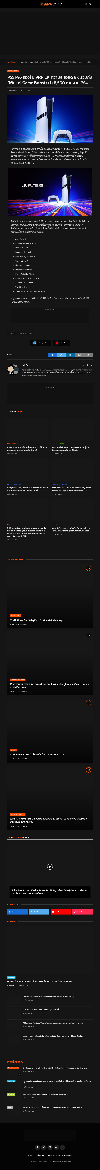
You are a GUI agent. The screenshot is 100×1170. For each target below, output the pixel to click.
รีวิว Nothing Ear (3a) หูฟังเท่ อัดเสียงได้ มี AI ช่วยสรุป (37, 620)
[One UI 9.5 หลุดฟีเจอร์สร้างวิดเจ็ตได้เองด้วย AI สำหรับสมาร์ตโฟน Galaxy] (14, 1000)
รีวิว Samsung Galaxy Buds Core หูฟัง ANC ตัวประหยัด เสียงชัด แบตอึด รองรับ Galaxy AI (55, 1068)
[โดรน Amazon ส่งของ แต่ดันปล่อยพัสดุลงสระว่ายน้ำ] (14, 1013)
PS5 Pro (23, 333)
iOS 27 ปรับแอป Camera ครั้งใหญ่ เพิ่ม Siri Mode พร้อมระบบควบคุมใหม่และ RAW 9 (52, 1107)
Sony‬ (30, 333)
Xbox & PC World (58, 444)
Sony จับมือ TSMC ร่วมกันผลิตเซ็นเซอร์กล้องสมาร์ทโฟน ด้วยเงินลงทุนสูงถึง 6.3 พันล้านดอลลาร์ (71, 529)
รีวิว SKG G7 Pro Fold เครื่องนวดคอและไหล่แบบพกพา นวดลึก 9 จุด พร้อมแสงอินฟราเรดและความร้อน (48, 820)
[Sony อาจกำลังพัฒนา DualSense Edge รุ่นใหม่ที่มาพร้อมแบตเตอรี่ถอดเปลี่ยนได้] (72, 429)
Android (55, 524)
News (9, 524)
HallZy (25, 365)
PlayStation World (15, 484)
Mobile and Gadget (18, 680)
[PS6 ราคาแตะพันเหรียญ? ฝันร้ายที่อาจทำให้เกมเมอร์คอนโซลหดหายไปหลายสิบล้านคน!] (27, 429)
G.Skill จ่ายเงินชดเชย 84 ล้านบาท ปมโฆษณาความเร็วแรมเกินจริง (39, 981)
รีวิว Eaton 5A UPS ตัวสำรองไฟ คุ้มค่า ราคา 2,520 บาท (37, 754)
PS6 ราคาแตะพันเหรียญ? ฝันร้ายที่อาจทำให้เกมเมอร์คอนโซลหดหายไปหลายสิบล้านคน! (27, 448)
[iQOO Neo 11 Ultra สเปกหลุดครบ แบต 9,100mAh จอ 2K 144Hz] (14, 1097)
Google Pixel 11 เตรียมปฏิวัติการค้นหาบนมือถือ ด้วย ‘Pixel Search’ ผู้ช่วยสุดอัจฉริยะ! (53, 1036)
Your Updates (29, 62)
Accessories (15, 616)
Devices (13, 750)
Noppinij (12, 624)
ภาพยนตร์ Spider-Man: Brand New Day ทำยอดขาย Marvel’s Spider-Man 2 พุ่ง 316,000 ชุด (71, 489)
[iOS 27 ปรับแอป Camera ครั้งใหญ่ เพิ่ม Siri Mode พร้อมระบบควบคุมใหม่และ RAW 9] (14, 1110)
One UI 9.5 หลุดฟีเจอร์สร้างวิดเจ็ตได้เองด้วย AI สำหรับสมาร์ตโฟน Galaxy (49, 996)
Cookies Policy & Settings (60, 1155)
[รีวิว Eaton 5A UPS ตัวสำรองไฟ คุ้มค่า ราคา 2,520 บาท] (50, 731)
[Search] (90, 4)
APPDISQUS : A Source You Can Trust (58, 1161)
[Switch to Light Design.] (86, 4)
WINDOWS (11, 977)
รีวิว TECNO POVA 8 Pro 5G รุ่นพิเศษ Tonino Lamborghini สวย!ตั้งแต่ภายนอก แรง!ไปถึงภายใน (49, 686)
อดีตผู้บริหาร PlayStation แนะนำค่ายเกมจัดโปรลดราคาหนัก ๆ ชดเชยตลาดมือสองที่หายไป (27, 489)
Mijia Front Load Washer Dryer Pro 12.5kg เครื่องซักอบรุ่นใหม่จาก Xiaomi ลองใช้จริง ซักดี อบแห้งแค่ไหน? (49, 892)
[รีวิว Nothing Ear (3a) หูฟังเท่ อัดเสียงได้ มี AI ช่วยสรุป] (50, 596)
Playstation (13, 333)
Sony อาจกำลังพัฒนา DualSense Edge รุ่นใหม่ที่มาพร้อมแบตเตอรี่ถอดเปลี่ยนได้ (71, 448)
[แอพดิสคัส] (50, 4)
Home (21, 62)
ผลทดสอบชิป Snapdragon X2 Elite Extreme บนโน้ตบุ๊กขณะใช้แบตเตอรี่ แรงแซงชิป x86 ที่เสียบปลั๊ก (57, 1082)
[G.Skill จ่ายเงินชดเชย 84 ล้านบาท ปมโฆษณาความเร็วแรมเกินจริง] (50, 950)
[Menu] (10, 4)
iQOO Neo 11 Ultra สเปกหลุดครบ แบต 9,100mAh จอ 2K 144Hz (45, 1094)
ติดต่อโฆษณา (40, 1155)
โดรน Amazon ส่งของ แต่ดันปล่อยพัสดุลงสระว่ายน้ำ (41, 1010)
